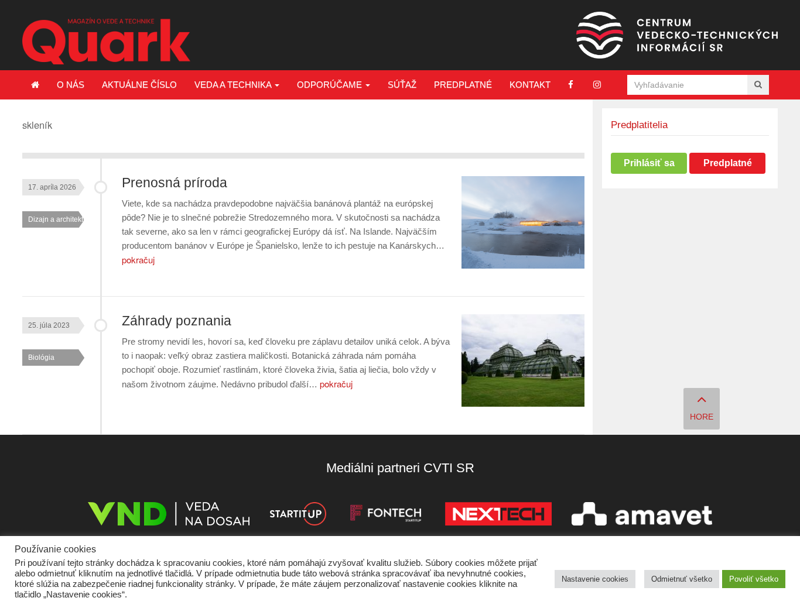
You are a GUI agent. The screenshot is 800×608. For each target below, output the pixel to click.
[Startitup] (297, 516)
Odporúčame (330, 85)
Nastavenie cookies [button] (595, 579)
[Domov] (35, 84)
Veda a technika (233, 85)
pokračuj (138, 259)
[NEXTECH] (498, 516)
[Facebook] (570, 84)
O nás (70, 85)
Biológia (41, 357)
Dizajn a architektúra (61, 219)
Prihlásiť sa (649, 163)
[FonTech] (385, 516)
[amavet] (642, 516)
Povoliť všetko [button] (753, 579)
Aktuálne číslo (139, 85)
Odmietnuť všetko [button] (681, 579)
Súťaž (402, 85)
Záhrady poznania (176, 321)
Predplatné (463, 85)
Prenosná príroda (174, 183)
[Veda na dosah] (168, 516)
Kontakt (530, 85)
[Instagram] (597, 84)
